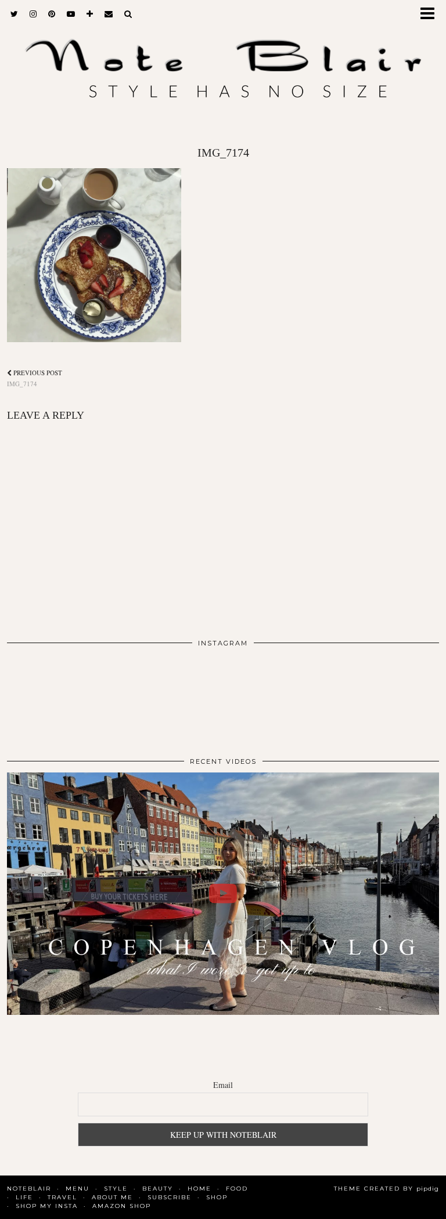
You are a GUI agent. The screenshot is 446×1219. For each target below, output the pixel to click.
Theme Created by (386, 1188)
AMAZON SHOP (121, 1206)
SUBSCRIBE (170, 1197)
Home (199, 1188)
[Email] (109, 14)
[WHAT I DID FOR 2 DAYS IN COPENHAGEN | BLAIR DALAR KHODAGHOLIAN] (223, 893)
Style (116, 1188)
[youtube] (71, 14)
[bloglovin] (90, 14)
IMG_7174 (34, 378)
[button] (431, 15)
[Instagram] (50, 697)
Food (237, 1188)
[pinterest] (51, 14)
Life (24, 1197)
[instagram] (33, 14)
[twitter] (14, 14)
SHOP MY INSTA (47, 1206)
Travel (62, 1197)
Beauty (157, 1188)
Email (223, 1084)
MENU (77, 1188)
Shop (217, 1197)
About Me (112, 1197)
